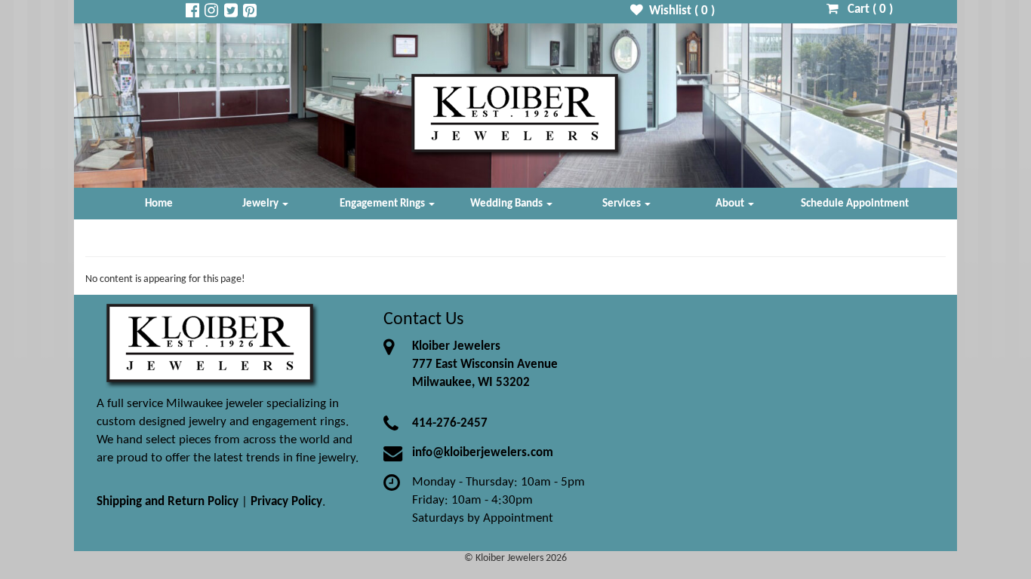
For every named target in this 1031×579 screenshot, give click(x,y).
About (731, 204)
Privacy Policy (286, 501)
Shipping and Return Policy (168, 501)
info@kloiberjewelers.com (482, 452)
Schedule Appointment (855, 204)
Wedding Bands (507, 204)
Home (159, 204)
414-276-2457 (450, 423)
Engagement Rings (383, 204)
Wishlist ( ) (679, 11)
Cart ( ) (866, 9)
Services (622, 204)
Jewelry (261, 204)
